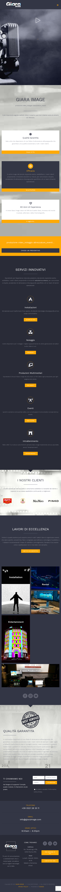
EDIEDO (41, 886)
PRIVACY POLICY (23, 886)
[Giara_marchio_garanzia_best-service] (30, 712)
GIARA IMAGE (20, 884)
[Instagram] (50, 843)
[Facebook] (45, 843)
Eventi (30, 674)
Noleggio (45, 576)
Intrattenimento (15, 637)
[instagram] (30, 696)
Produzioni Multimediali (45, 601)
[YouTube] (55, 843)
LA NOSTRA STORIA (38, 62)
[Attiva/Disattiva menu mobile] (58, 5)
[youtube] (36, 696)
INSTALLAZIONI (15, 588)
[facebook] (25, 696)
